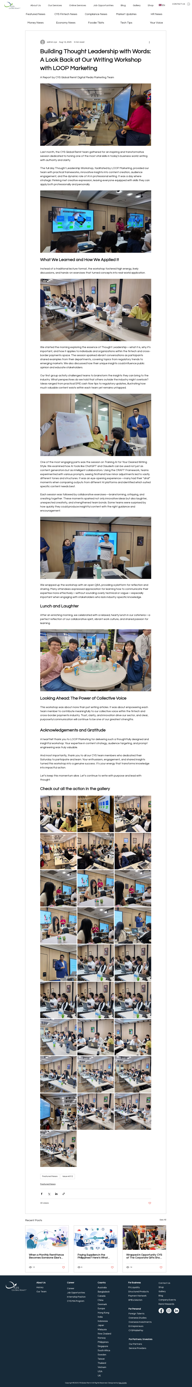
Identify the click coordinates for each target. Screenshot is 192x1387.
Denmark (102, 1304)
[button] (54, 5)
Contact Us (164, 1283)
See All (163, 1220)
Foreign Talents (136, 1314)
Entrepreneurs (136, 1326)
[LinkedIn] (176, 1310)
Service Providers (137, 1348)
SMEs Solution (135, 1300)
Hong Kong (103, 1312)
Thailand (102, 1363)
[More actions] (149, 42)
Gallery (162, 1291)
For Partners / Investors (140, 1339)
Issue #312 (68, 1176)
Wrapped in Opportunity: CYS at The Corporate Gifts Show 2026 (144, 1256)
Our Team (41, 1292)
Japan (101, 1325)
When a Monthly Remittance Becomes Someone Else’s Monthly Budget (46, 1256)
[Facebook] (161, 1310)
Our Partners (135, 1344)
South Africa (104, 1350)
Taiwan (101, 1358)
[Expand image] (58, 814)
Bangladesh (104, 1291)
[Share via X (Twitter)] (49, 1193)
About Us (40, 1283)
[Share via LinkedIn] (56, 1193)
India (100, 1316)
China (100, 1300)
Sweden (102, 1354)
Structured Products (138, 1292)
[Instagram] (168, 1310)
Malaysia (102, 1329)
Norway (102, 1337)
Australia (102, 1287)
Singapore (103, 1346)
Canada (101, 1295)
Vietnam (102, 1367)
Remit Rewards (166, 1304)
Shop (161, 1287)
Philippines (103, 1342)
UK (99, 1375)
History (39, 1287)
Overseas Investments (140, 1322)
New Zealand (104, 1333)
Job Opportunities (76, 1293)
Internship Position (76, 1297)
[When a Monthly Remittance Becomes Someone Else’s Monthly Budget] (47, 1237)
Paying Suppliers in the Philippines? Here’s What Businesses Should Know (93, 1256)
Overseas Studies (137, 1318)
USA (100, 1371)
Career (70, 1283)
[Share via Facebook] (41, 1193)
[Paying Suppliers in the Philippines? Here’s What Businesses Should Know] (95, 1237)
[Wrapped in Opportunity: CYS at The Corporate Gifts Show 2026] (144, 1237)
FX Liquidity (134, 1287)
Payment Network (137, 1296)
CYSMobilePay (136, 1330)
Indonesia (103, 1321)
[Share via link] (63, 1193)
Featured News (49, 1176)
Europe (101, 1308)
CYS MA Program (75, 1301)
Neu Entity (122, 1383)
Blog (161, 1296)
